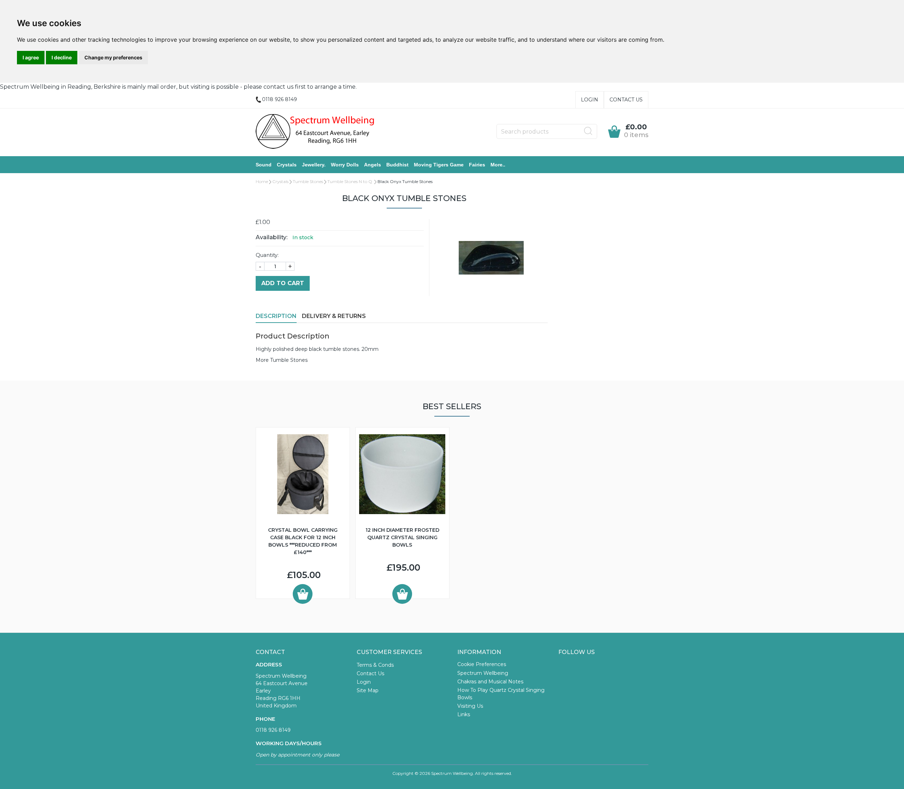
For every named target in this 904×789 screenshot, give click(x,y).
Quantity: (267, 255)
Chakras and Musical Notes (490, 681)
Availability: (271, 237)
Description (276, 316)
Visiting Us (470, 706)
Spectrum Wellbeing (482, 673)
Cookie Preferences (481, 664)
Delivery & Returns (334, 316)
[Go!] (588, 131)
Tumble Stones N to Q (350, 181)
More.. (497, 164)
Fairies (477, 164)
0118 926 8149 (273, 730)
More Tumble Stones (282, 360)
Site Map (368, 690)
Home (262, 181)
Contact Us (626, 99)
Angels (372, 164)
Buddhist (397, 164)
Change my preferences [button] (113, 57)
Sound (264, 164)
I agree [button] (31, 57)
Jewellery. (314, 164)
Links (463, 714)
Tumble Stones (308, 181)
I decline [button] (62, 57)
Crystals (287, 164)
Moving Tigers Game (439, 164)
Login (589, 99)
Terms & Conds (375, 665)
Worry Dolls (345, 164)
